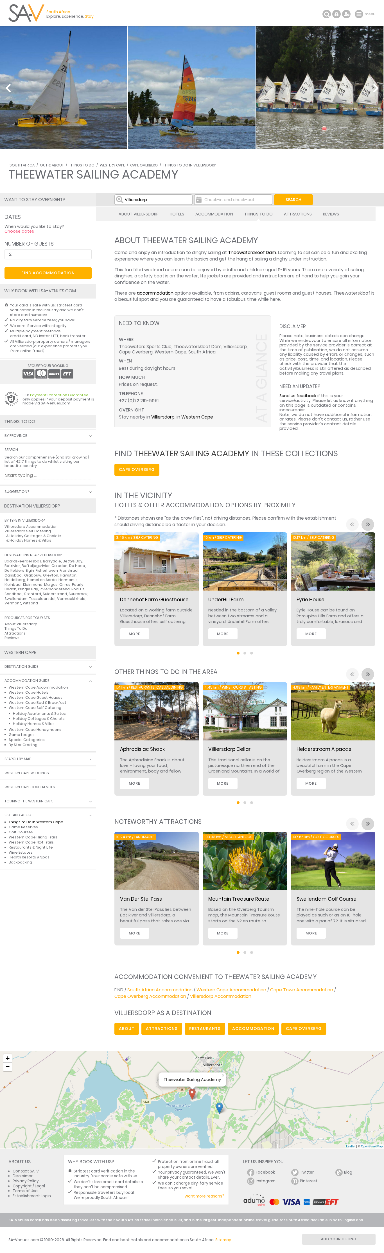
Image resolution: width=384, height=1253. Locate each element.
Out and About (18, 815)
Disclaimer (23, 1176)
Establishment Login (32, 1196)
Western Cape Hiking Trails (33, 837)
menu (360, 14)
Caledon (59, 565)
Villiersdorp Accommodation (220, 996)
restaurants (205, 1028)
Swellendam (16, 598)
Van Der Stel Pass (141, 899)
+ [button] (8, 1058)
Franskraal (69, 570)
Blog (348, 1172)
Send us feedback (297, 396)
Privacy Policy (26, 1181)
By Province (15, 436)
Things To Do (81, 165)
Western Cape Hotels (29, 692)
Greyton (50, 575)
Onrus (64, 584)
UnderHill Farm (226, 599)
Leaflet (350, 1146)
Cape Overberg (144, 165)
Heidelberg (14, 579)
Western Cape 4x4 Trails (31, 842)
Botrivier (12, 565)
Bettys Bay (72, 561)
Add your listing (338, 1239)
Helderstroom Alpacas (324, 749)
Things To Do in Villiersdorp (189, 165)
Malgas (51, 584)
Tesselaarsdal (42, 598)
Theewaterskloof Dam (252, 252)
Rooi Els (78, 589)
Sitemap (223, 1240)
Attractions (298, 214)
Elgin (30, 570)
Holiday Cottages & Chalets (35, 535)
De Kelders (14, 570)
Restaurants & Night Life (31, 847)
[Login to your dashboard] (336, 14)
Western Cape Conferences (29, 787)
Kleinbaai (12, 584)
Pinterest (308, 1181)
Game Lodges (22, 734)
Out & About (52, 165)
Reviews (331, 214)
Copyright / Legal (29, 1186)
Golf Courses (21, 832)
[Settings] (346, 14)
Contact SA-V (26, 1171)
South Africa (22, 165)
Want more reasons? (204, 1196)
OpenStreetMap (372, 1146)
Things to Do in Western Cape (36, 822)
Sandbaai (13, 593)
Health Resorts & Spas (29, 857)
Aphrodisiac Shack (142, 749)
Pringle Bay (28, 589)
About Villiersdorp (139, 214)
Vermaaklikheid (71, 598)
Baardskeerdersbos (22, 561)
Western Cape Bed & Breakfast (37, 702)
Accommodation (214, 214)
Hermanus (68, 579)
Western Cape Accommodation (231, 990)
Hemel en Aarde (42, 579)
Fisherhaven (47, 570)
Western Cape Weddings (26, 773)
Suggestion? (16, 492)
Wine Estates (21, 852)
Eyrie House (310, 599)
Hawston (68, 575)
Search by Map (17, 759)
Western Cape (112, 165)
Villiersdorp (163, 417)
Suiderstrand (55, 593)
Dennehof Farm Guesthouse (154, 599)
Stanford (32, 593)
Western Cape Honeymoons (35, 729)
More (134, 633)
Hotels (177, 214)
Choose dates (19, 231)
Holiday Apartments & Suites (39, 713)
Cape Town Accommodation (301, 990)
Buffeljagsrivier (36, 565)
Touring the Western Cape (28, 801)
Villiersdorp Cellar (229, 749)
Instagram (265, 1181)
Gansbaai (13, 575)
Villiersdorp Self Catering (27, 531)
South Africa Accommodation (160, 990)
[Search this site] (326, 14)
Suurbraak (78, 593)
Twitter (307, 1172)
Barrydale (52, 561)
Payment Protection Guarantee (59, 395)
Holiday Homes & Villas (30, 540)
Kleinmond (32, 584)
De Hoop (77, 565)
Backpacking (20, 862)
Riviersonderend (55, 589)
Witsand (30, 603)
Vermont (12, 603)
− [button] (8, 1066)
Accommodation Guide (26, 681)
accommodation (155, 293)
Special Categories (27, 739)
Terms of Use (25, 1191)
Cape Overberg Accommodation (150, 996)
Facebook (265, 1172)
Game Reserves (23, 827)
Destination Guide (21, 667)
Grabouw (32, 575)
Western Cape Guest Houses (35, 697)
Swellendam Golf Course (326, 899)
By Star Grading (23, 744)
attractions (162, 1028)
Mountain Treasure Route (238, 899)
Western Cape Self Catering (35, 707)
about (126, 1028)
